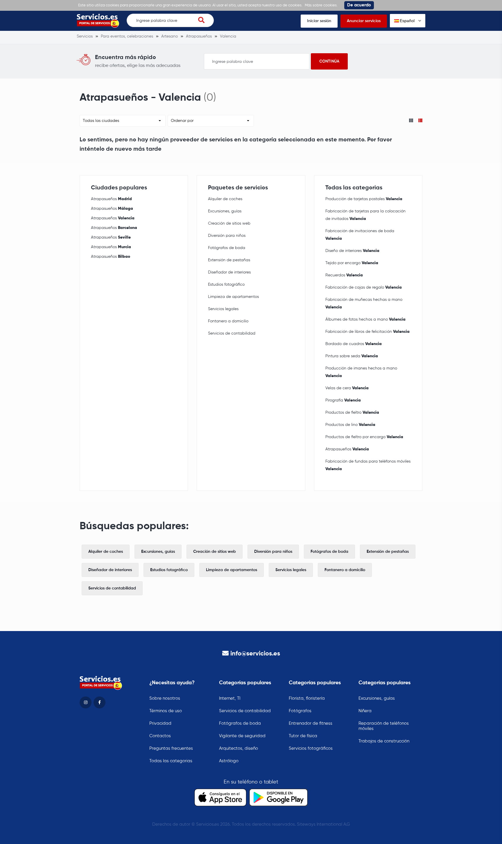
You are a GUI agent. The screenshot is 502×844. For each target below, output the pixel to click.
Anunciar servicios (364, 21)
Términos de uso (165, 711)
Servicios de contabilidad (231, 333)
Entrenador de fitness (310, 723)
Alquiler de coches (225, 199)
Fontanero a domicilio (228, 321)
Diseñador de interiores (229, 272)
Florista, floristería (307, 698)
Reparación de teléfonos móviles (383, 726)
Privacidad (160, 723)
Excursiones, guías (224, 211)
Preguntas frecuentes (171, 748)
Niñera (365, 711)
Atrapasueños (111, 199)
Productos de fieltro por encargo (364, 437)
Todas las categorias (170, 761)
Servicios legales (223, 309)
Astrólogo (229, 761)
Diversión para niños (226, 236)
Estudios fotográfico (226, 284)
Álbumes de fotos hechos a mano (365, 319)
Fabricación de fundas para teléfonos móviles (367, 465)
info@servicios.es (255, 654)
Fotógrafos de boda (226, 248)
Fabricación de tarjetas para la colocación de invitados (365, 215)
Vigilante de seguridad (242, 736)
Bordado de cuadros (353, 344)
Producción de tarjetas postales (363, 199)
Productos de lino (350, 425)
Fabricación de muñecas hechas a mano (363, 303)
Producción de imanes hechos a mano (361, 372)
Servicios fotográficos (311, 748)
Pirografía (343, 400)
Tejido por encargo (351, 263)
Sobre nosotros (164, 698)
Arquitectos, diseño (238, 748)
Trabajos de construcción (383, 741)
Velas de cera (347, 388)
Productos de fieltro (352, 413)
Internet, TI (229, 698)
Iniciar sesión (319, 21)
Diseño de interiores (352, 251)
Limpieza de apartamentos (233, 297)
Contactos (160, 736)
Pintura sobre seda (351, 356)
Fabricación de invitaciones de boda (359, 235)
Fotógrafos (300, 711)
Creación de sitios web (229, 223)
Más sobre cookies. (321, 5)
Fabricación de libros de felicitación (367, 332)
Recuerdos (344, 275)
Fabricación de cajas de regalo (363, 287)
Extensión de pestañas (229, 260)
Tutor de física (303, 736)
